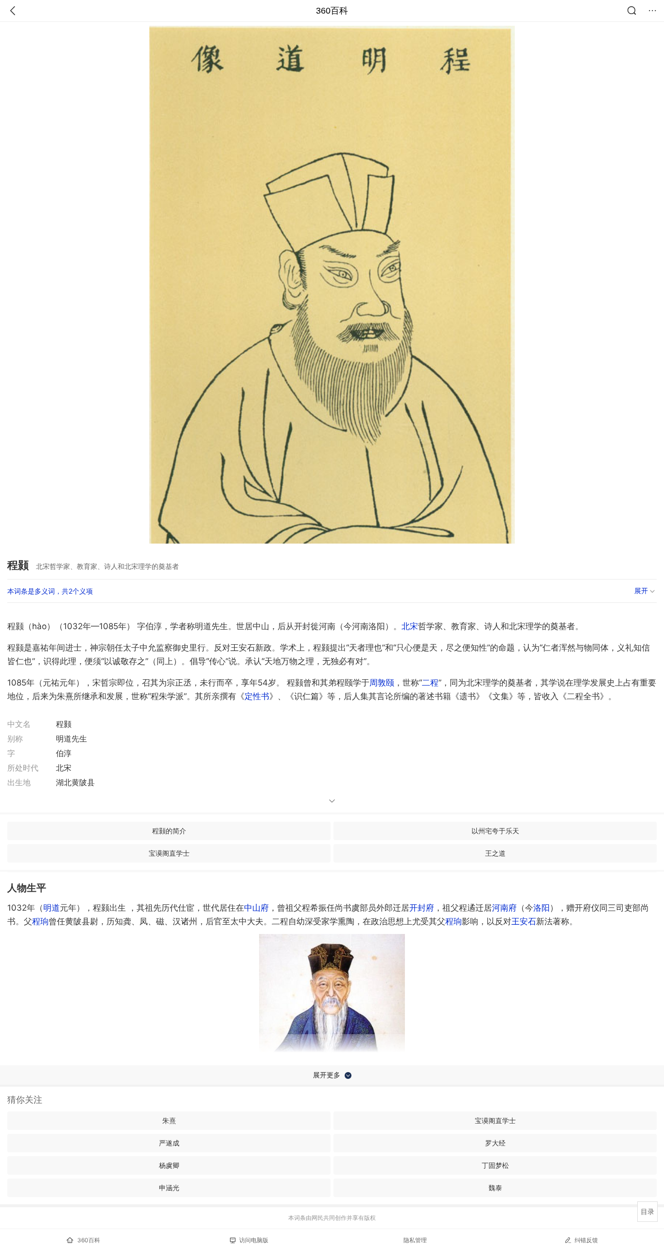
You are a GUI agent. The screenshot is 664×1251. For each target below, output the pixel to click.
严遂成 (169, 1143)
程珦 (40, 921)
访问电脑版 (253, 1240)
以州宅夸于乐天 (495, 831)
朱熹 (169, 1120)
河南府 (504, 908)
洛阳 (541, 908)
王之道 (495, 853)
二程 (430, 682)
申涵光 (169, 1187)
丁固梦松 (495, 1165)
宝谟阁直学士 (169, 853)
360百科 (332, 11)
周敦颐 (381, 682)
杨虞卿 (169, 1165)
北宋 (410, 626)
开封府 (421, 908)
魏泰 (495, 1187)
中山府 (256, 908)
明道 (51, 908)
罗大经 (495, 1143)
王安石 (523, 921)
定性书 (257, 696)
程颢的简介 (169, 831)
